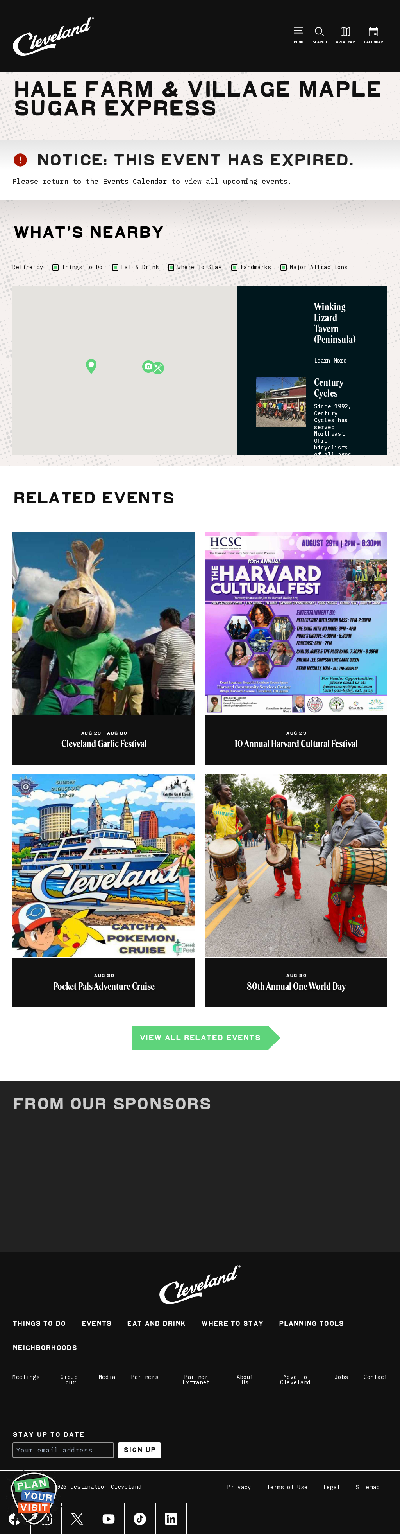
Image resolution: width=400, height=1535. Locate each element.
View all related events (200, 1037)
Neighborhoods (44, 1348)
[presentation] (281, 327)
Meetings (26, 1376)
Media (107, 1376)
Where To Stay (232, 1324)
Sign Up (139, 1450)
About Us (245, 1379)
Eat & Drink (140, 267)
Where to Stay (199, 267)
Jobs (341, 1376)
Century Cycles (328, 388)
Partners (145, 1376)
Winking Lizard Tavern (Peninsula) (335, 323)
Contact (376, 1376)
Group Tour (69, 1379)
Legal (332, 1487)
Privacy (239, 1487)
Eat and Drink (156, 1324)
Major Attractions (319, 267)
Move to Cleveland (295, 1379)
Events (97, 1324)
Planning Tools (311, 1324)
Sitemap (368, 1487)
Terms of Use (287, 1487)
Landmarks (256, 267)
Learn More (330, 361)
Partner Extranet (196, 1379)
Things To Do (82, 267)
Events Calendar (135, 181)
